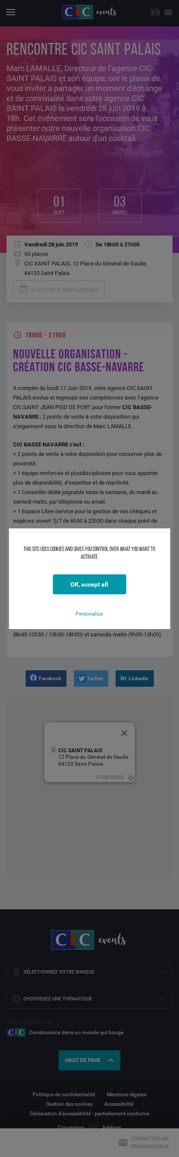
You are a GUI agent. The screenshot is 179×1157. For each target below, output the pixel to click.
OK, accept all (89, 584)
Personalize (89, 614)
